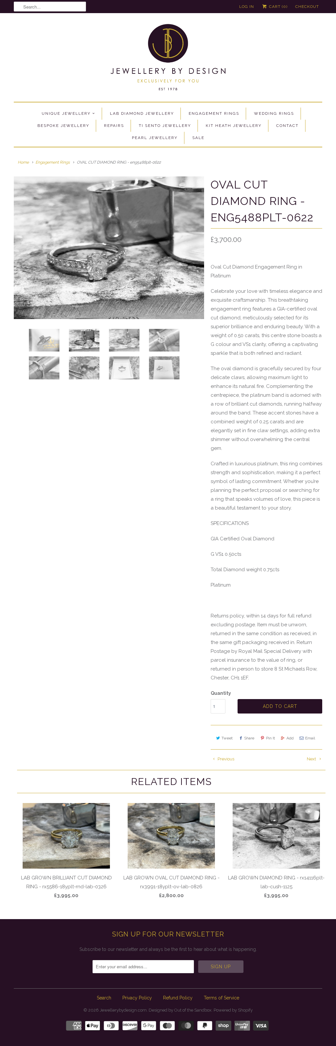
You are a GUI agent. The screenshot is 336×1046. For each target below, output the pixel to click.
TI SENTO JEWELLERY (165, 125)
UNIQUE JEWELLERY (66, 113)
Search (104, 997)
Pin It (270, 738)
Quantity (221, 693)
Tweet (227, 738)
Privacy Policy (137, 997)
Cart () (277, 6)
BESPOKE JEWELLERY (63, 125)
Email (310, 738)
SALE (198, 137)
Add (290, 738)
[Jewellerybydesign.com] (168, 59)
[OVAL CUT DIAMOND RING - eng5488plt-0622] (109, 247)
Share (249, 738)
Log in (246, 6)
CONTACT (287, 125)
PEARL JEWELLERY (155, 137)
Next (312, 758)
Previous (225, 758)
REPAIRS (114, 125)
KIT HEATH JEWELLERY (234, 125)
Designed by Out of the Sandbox (180, 1010)
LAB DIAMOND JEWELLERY (142, 113)
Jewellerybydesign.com (123, 1010)
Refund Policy (178, 997)
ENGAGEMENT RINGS (214, 113)
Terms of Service (221, 997)
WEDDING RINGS (274, 113)
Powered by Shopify (233, 1010)
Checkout (307, 6)
